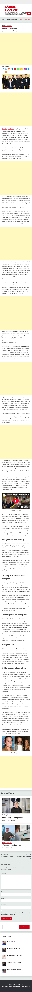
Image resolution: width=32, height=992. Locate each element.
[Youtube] (3, 72)
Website (3, 904)
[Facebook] (3, 69)
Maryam (16, 31)
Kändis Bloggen (11, 8)
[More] (6, 72)
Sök (24, 926)
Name (3, 891)
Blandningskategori (7, 25)
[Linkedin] (12, 69)
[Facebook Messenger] (27, 69)
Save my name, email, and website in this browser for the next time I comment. (16, 913)
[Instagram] (24, 69)
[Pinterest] (15, 69)
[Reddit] (9, 69)
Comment (4, 873)
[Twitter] (6, 69)
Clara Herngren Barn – (8, 129)
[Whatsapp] (18, 69)
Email (3, 898)
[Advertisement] (16, 49)
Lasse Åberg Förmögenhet (12, 818)
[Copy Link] (21, 69)
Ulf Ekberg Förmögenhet (11, 845)
